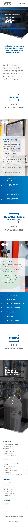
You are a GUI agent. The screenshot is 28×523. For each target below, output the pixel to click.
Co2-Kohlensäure (7, 491)
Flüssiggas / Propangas (8, 493)
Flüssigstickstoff (7, 495)
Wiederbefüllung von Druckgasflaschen (12, 474)
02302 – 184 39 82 (9, 451)
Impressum (6, 503)
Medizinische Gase (7, 482)
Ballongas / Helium (8, 489)
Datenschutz (6, 505)
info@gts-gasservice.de (11, 455)
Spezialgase (6, 488)
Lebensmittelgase (7, 486)
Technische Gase (7, 484)
